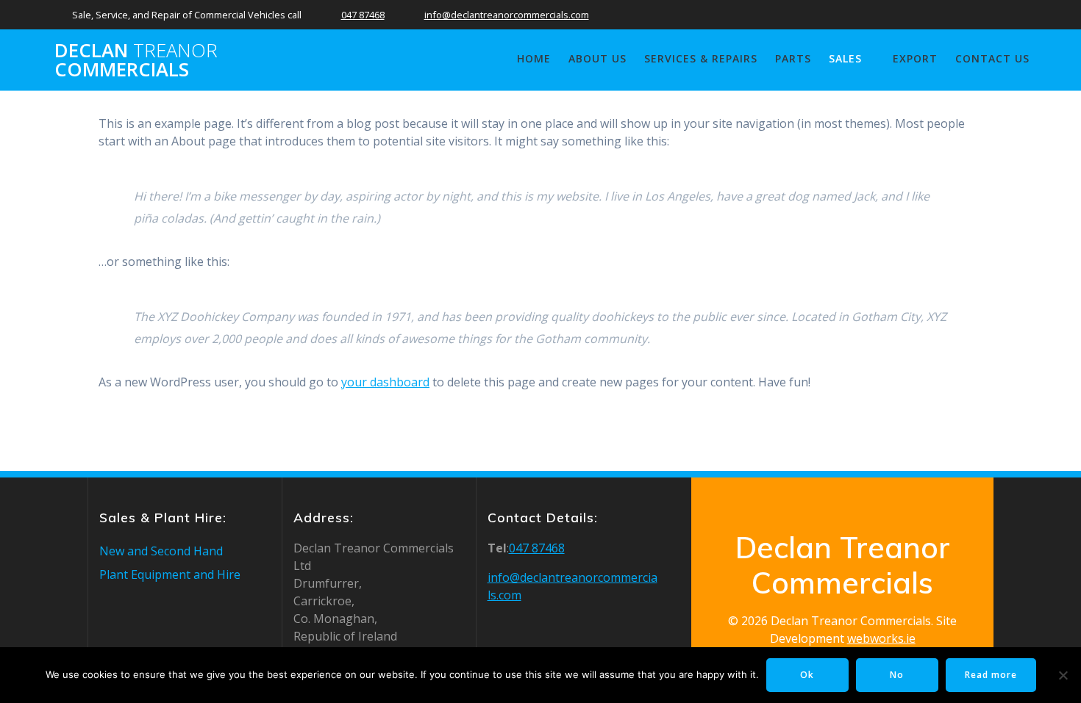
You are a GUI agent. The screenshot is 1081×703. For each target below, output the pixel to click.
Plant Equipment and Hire (169, 574)
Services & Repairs (700, 58)
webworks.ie (881, 638)
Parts (793, 58)
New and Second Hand (161, 551)
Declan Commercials (136, 60)
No (897, 674)
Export (915, 58)
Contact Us (992, 58)
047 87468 (363, 14)
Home (534, 58)
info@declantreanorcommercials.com (506, 14)
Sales (845, 58)
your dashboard (385, 382)
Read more (991, 674)
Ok (807, 674)
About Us (597, 58)
